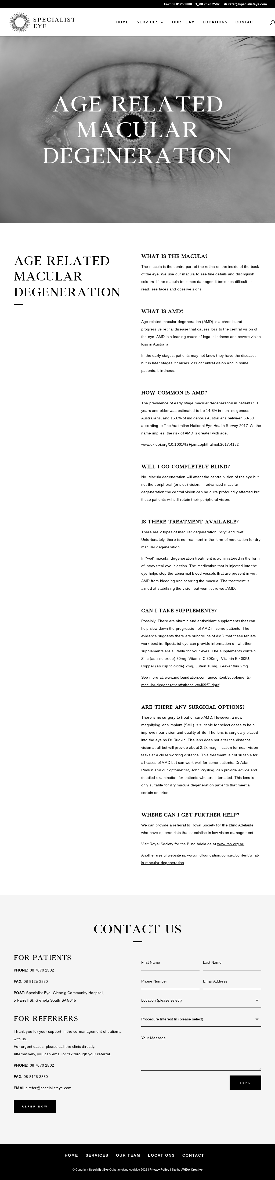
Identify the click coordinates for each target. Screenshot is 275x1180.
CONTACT (246, 22)
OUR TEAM (183, 22)
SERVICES (148, 22)
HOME (122, 22)
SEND (245, 1082)
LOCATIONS (215, 22)
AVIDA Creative (191, 1169)
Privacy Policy (159, 1169)
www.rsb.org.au (230, 844)
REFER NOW (35, 1106)
